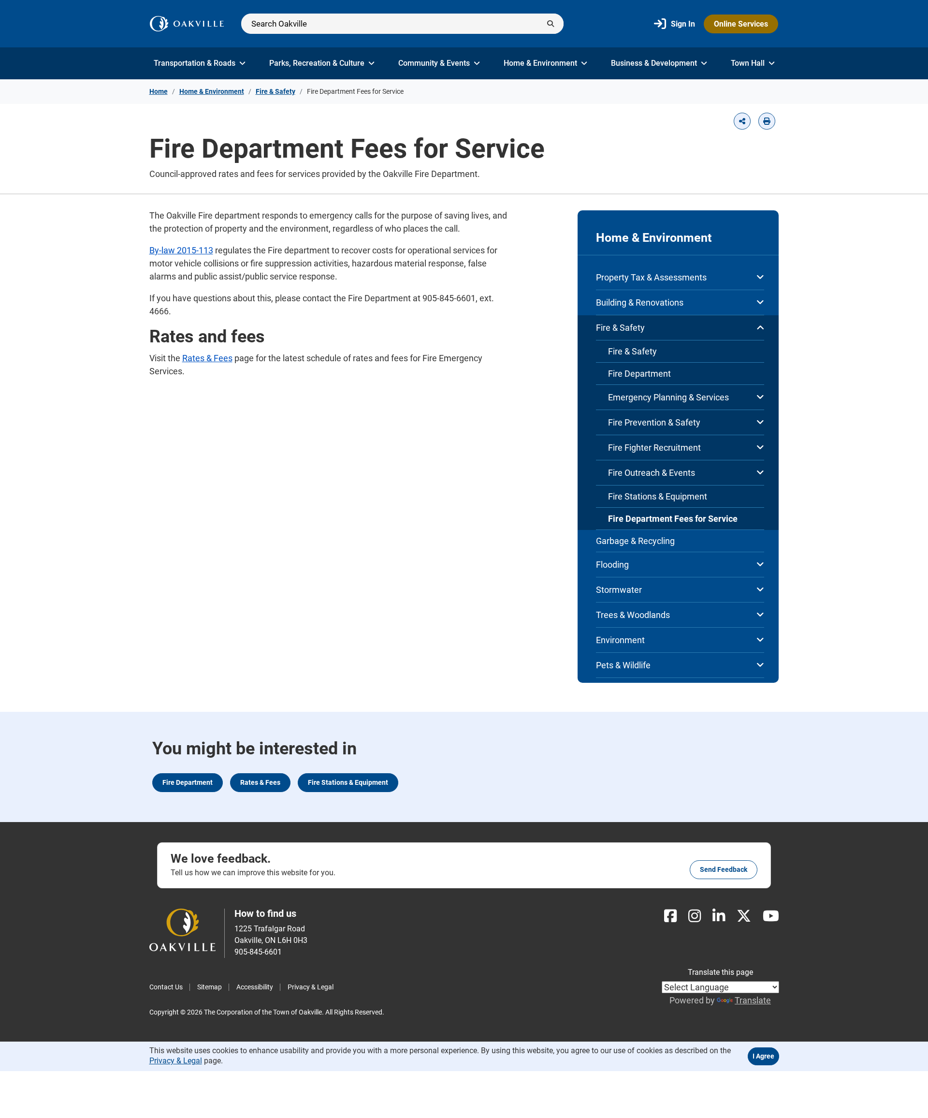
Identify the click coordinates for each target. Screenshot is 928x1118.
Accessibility (254, 987)
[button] (742, 121)
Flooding (612, 564)
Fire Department (639, 373)
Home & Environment (540, 63)
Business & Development (654, 63)
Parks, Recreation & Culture (316, 63)
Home (158, 91)
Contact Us (166, 987)
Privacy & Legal (311, 987)
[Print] (766, 121)
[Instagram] (694, 916)
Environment (620, 640)
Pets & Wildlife (623, 665)
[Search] (402, 24)
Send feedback (723, 869)
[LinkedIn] (718, 916)
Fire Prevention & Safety (654, 422)
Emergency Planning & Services (668, 397)
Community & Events (434, 63)
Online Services (741, 24)
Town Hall (748, 63)
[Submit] (550, 24)
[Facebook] (670, 916)
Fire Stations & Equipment (657, 496)
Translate (753, 1000)
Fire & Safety (275, 91)
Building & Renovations (639, 302)
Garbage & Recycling (635, 541)
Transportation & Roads (194, 63)
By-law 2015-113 (181, 250)
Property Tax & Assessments (651, 277)
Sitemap (209, 987)
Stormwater (619, 590)
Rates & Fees (207, 358)
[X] (744, 916)
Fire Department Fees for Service (673, 519)
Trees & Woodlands (633, 615)
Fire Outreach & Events (651, 473)
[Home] (187, 23)
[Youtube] (771, 916)
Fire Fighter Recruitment (654, 447)
